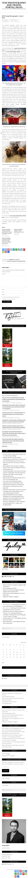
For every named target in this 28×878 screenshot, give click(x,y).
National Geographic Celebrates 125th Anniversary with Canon (19, 231)
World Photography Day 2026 (9, 588)
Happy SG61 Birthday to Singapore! (11, 596)
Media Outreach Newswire (15, 451)
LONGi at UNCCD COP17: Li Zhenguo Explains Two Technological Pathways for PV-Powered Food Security (13, 414)
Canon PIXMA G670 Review (8, 696)
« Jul (3, 662)
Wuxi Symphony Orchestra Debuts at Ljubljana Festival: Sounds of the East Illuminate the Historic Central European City (14, 467)
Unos (12, 869)
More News (4, 446)
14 (17, 652)
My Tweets (4, 678)
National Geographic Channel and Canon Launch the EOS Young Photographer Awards (7, 231)
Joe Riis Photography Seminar (13, 51)
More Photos (5, 569)
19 (10, 654)
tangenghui (5, 845)
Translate (12, 755)
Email (3, 292)
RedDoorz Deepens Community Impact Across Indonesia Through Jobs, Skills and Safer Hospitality (13, 426)
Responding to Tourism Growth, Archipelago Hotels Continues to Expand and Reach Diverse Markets (14, 420)
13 (13, 652)
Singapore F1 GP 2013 (14, 259)
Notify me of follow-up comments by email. (11, 297)
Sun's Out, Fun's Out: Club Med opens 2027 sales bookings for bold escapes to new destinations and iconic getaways (13, 399)
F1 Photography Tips (6, 703)
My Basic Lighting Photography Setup (16, 261)
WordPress (19, 869)
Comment (4, 274)
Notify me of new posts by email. (9, 299)
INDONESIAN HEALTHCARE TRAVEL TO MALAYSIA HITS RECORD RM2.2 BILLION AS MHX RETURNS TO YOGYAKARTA (13, 406)
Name (3, 289)
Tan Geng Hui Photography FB (14, 667)
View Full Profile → (6, 848)
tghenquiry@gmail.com (7, 854)
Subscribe (5, 770)
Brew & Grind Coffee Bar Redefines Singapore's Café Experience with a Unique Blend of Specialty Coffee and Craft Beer (13, 440)
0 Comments (16, 21)
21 (17, 654)
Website (3, 294)
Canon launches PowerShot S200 (9, 701)
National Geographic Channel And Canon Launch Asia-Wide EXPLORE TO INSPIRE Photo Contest (6, 240)
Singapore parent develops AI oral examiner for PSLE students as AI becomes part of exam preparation (13, 486)
